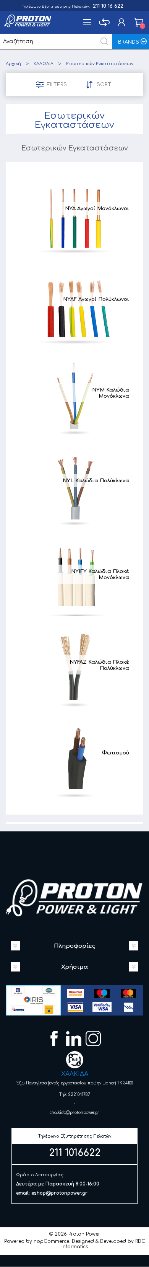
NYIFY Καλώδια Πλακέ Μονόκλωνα (100, 574)
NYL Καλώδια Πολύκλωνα (96, 480)
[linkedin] (74, 1039)
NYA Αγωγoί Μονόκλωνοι (97, 208)
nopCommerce (51, 1241)
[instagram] (94, 1039)
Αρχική (13, 63)
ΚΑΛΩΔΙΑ (43, 63)
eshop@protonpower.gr (59, 1193)
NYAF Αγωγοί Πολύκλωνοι (96, 299)
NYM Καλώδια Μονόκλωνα (110, 393)
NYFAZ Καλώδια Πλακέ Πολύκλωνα (99, 665)
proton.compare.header (104, 22)
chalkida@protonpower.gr (74, 1112)
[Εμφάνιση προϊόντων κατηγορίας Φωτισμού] (74, 757)
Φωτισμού (115, 753)
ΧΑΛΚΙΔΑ (74, 1074)
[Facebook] (55, 1039)
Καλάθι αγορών (138, 22)
